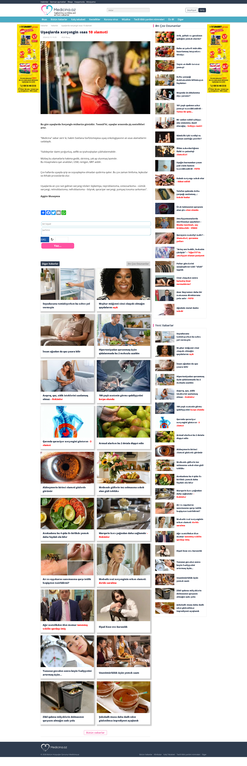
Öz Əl (171, 19)
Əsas (44, 19)
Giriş (202, 10)
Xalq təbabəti (78, 19)
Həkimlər (44, 2)
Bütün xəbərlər (95, 732)
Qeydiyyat (191, 10)
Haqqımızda (79, 2)
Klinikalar (158, 754)
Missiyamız (91, 2)
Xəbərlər (44, 25)
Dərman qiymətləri (58, 2)
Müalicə (126, 19)
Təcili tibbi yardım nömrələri (149, 19)
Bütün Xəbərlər (59, 19)
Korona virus (111, 19)
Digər (181, 19)
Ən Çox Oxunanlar (138, 263)
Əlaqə (70, 2)
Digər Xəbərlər (50, 263)
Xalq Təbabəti (169, 754)
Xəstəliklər (94, 19)
